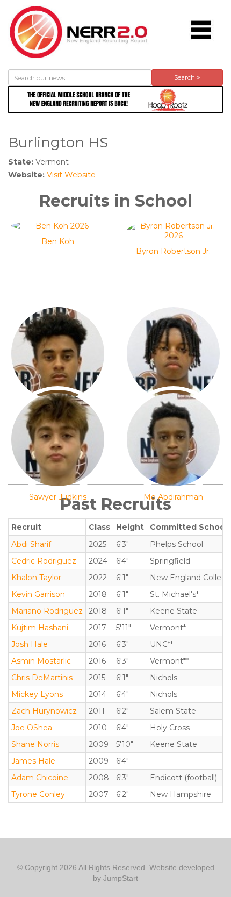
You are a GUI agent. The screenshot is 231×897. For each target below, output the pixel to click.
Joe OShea (31, 727)
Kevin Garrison (38, 594)
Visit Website (71, 175)
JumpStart (120, 878)
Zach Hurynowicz (44, 711)
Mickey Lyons (37, 694)
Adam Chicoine (39, 777)
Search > (187, 77)
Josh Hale (29, 644)
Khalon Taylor (36, 577)
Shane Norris (35, 744)
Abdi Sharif (31, 544)
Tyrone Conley (38, 794)
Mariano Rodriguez (47, 611)
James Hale (33, 761)
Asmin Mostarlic (41, 661)
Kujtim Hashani (39, 627)
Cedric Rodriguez (43, 561)
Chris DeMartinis (42, 677)
